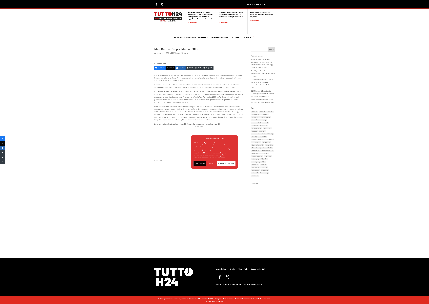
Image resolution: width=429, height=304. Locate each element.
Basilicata (256, 114)
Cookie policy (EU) (258, 269)
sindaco (255, 173)
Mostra (255, 153)
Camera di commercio (259, 120)
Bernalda (255, 117)
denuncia (267, 128)
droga (254, 131)
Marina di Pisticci (257, 145)
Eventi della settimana (219, 37)
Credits (232, 269)
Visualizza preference (226, 163)
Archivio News (221, 269)
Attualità (180, 53)
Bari (270, 111)
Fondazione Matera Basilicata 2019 (262, 134)
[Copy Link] (2, 162)
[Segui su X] (162, 4)
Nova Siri (264, 153)
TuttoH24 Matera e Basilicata (184, 37)
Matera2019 (267, 148)
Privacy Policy (243, 269)
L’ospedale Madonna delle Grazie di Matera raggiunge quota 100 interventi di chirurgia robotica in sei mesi (231, 15)
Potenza (255, 164)
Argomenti (202, 37)
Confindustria (256, 128)
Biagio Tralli (265, 117)
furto (254, 137)
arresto (263, 111)
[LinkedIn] (2, 148)
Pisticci (268, 156)
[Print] (2, 157)
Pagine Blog (235, 37)
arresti (254, 111)
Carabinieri (256, 123)
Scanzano (255, 170)
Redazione (160, 53)
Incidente (269, 139)
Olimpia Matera (257, 156)
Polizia (264, 159)
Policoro (255, 159)
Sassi (264, 167)
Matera (269, 145)
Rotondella (256, 167)
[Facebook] (2, 138)
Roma (263, 164)
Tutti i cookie (200, 163)
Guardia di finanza (258, 139)
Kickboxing (256, 142)
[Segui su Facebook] (156, 4)
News (186, 53)
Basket (265, 114)
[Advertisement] (263, 218)
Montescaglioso (267, 150)
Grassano (263, 137)
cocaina (255, 125)
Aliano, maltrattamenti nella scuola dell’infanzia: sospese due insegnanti (261, 14)
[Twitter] (2, 143)
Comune (263, 125)
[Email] (2, 152)
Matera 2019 (256, 148)
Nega (211, 163)
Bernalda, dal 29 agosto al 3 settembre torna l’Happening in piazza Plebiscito (263, 73)
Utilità (246, 37)
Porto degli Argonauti (259, 162)
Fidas (262, 131)
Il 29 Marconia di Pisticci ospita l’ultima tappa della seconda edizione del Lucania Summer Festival (262, 93)
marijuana (266, 142)
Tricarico (264, 173)
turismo (255, 176)
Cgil (265, 123)
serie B (264, 170)
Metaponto (256, 150)
